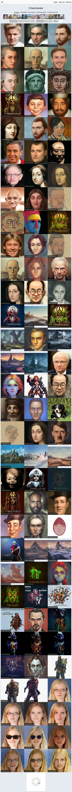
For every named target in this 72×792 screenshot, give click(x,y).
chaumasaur (5, 46)
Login (55, 2)
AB (2, 2)
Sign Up (62, 2)
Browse (68, 2)
